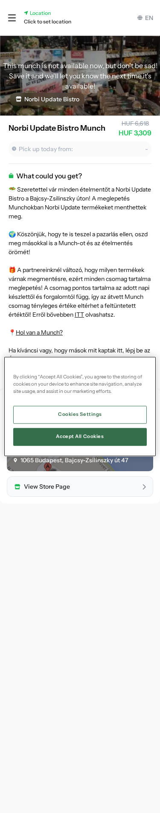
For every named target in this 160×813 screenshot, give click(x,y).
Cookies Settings (80, 415)
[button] (12, 18)
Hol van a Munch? (39, 332)
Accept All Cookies (80, 437)
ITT (79, 314)
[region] (80, 406)
